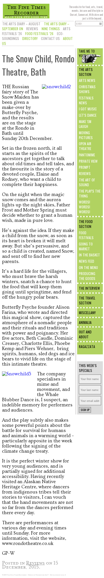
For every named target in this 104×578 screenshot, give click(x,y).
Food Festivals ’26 (39, 33)
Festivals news (86, 100)
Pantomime (87, 154)
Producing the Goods (87, 276)
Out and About (85, 334)
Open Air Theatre (85, 146)
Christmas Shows (87, 89)
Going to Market (86, 246)
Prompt (84, 167)
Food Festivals (86, 235)
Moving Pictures (86, 135)
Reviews (32, 28)
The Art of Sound (87, 182)
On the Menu (88, 267)
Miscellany (87, 312)
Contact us (50, 38)
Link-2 (63, 574)
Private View (88, 161)
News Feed (86, 261)
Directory (30, 38)
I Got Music (88, 108)
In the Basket (89, 254)
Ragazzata (87, 346)
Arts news (87, 80)
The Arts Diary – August (21, 23)
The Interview (89, 288)
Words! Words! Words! (84, 206)
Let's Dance (87, 115)
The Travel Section (87, 300)
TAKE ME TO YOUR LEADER (87, 53)
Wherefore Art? (42, 574)
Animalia (85, 322)
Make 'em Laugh (85, 124)
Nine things (51, 28)
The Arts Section (86, 72)
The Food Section (86, 224)
